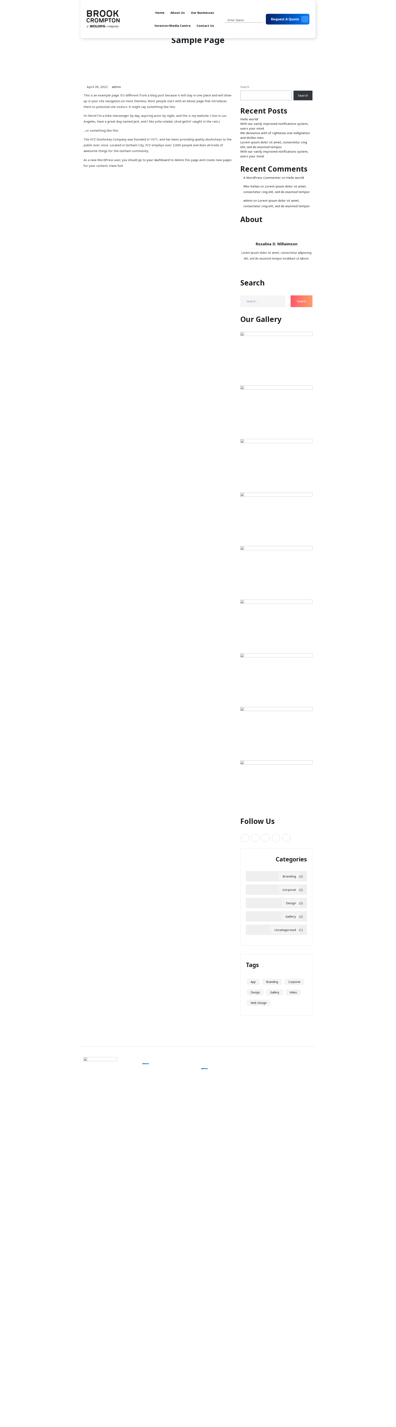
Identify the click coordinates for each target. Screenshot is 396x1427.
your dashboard (158, 160)
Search (244, 87)
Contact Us (205, 25)
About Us (177, 13)
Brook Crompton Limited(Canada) (224, 1099)
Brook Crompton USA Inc (218, 1091)
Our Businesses (202, 13)
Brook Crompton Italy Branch (221, 1083)
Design (291, 903)
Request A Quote (285, 19)
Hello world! (249, 119)
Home (159, 13)
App (253, 982)
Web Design (259, 1003)
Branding (289, 876)
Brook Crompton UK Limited (220, 1075)
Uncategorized (285, 930)
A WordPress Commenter (262, 177)
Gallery (290, 916)
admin (116, 87)
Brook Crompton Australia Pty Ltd (224, 1114)
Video (293, 992)
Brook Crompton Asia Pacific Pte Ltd (226, 1106)
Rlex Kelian (251, 186)
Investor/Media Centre (172, 25)
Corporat (289, 890)
